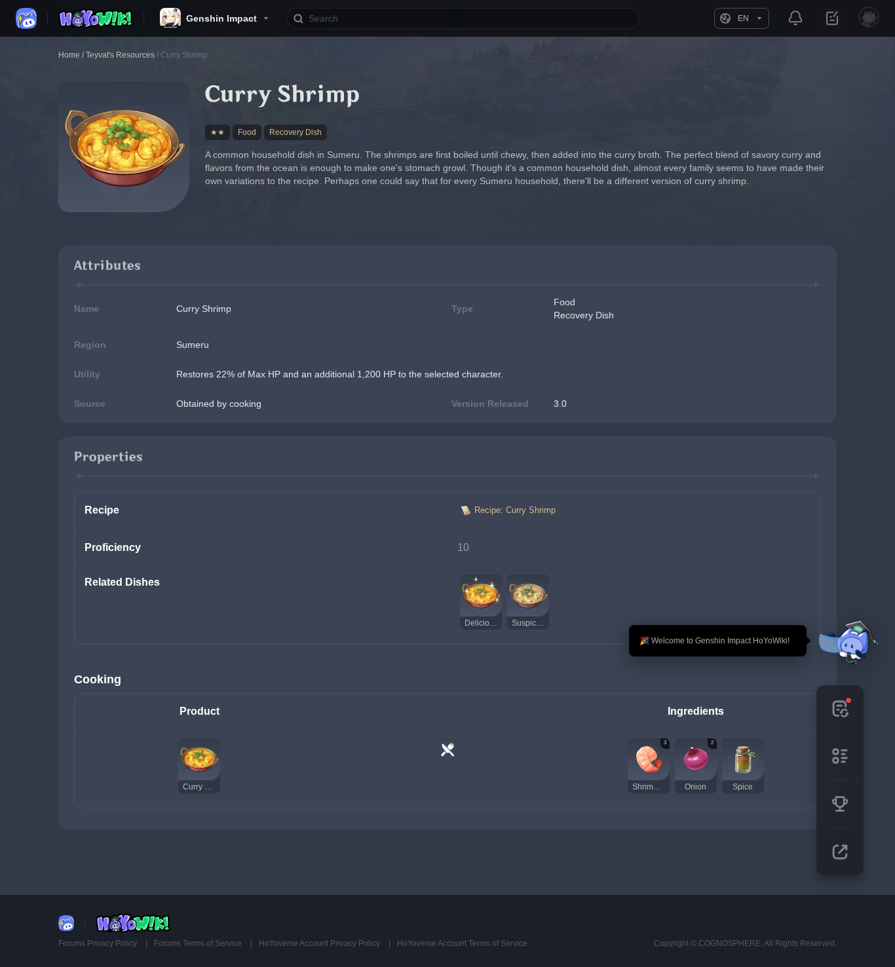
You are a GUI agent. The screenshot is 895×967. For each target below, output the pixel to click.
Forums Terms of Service (199, 943)
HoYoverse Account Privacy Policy (320, 943)
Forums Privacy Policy (98, 943)
